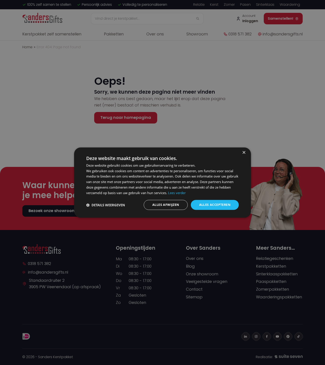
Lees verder (177, 193)
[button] (105, 205)
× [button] (243, 152)
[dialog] (162, 182)
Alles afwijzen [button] (165, 205)
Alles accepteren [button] (214, 205)
